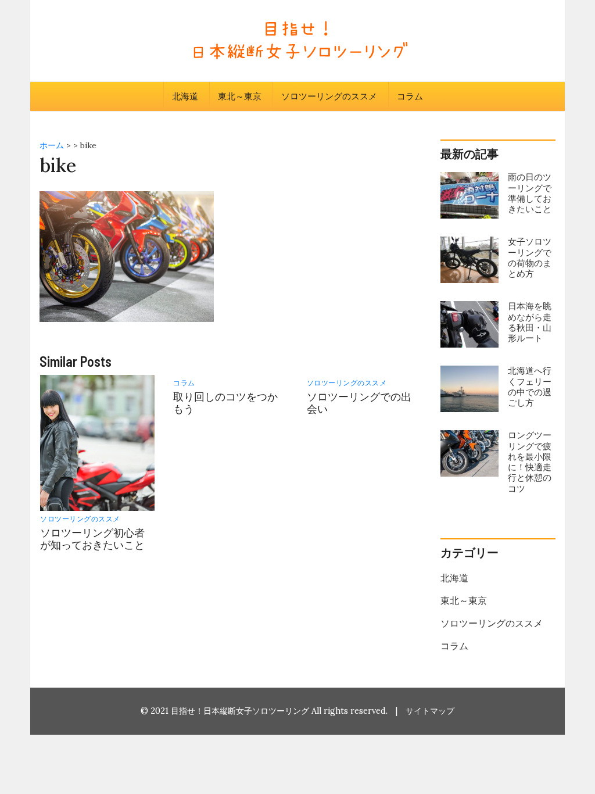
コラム (410, 96)
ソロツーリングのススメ (329, 96)
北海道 (185, 96)
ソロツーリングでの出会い (359, 403)
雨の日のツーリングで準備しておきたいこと (529, 192)
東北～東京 (239, 96)
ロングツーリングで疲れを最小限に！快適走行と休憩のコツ (529, 461)
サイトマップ (430, 711)
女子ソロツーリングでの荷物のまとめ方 (529, 257)
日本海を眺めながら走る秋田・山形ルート (529, 322)
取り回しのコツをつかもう (225, 403)
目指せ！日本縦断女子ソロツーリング (240, 711)
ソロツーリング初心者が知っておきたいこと (92, 539)
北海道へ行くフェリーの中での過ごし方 (529, 386)
